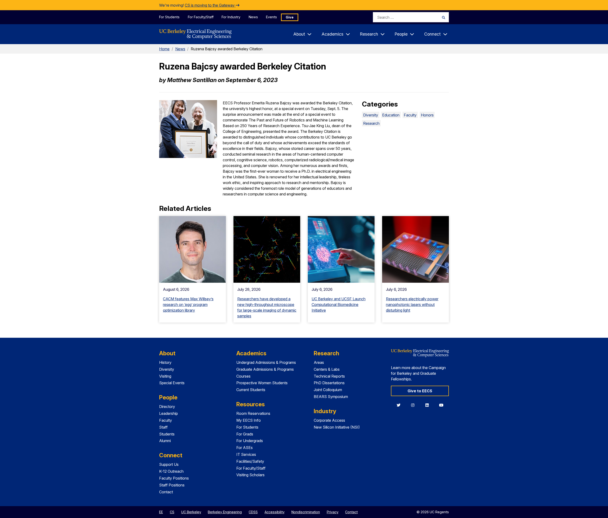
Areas (319, 362)
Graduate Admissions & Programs (265, 369)
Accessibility (275, 512)
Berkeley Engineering (225, 512)
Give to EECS (420, 390)
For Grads (244, 434)
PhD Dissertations (329, 382)
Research (371, 123)
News (253, 17)
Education (390, 115)
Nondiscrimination (305, 512)
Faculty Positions (174, 478)
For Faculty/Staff (201, 17)
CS (172, 512)
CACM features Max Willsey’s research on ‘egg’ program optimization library (188, 304)
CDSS (253, 512)
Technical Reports (329, 376)
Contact (166, 492)
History (165, 362)
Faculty (410, 115)
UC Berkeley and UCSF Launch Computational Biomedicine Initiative (339, 304)
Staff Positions (172, 485)
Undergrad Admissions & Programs (266, 362)
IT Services (246, 454)
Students (167, 434)
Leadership (168, 413)
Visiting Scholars (250, 474)
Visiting (165, 376)
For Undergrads (249, 440)
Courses (243, 376)
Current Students (250, 389)
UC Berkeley (191, 512)
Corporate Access (329, 420)
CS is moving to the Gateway (210, 5)
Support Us (169, 464)
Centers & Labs (327, 369)
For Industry (231, 17)
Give (290, 17)
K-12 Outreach (171, 471)
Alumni (165, 440)
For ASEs (244, 447)
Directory (167, 406)
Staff (163, 427)
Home (164, 48)
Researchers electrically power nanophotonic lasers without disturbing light (412, 304)
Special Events (172, 382)
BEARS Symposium (331, 396)
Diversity (370, 115)
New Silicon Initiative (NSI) (337, 427)
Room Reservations (253, 413)
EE (161, 512)
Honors (427, 115)
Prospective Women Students (262, 382)
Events (271, 17)
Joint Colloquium (328, 389)
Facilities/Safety (250, 461)
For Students (169, 17)
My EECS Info (248, 420)
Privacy (332, 512)
